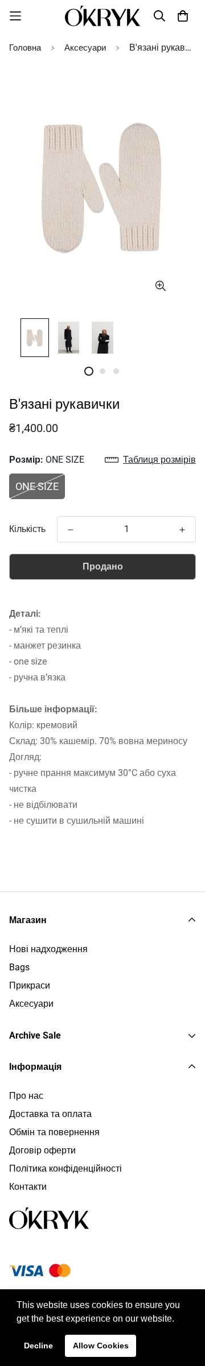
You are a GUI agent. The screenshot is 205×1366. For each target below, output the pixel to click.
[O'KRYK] (102, 16)
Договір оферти (42, 1150)
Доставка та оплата (50, 1113)
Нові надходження (48, 949)
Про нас (26, 1095)
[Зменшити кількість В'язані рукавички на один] (71, 530)
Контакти (28, 1186)
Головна (25, 48)
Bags (19, 967)
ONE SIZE (37, 486)
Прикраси (29, 985)
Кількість (27, 529)
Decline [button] (38, 1345)
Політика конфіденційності (65, 1168)
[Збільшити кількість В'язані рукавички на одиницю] (182, 530)
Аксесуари (85, 48)
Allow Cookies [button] (101, 1345)
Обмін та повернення (54, 1132)
